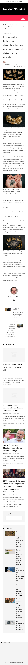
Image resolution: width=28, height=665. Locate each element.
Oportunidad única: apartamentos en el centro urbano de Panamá (13, 408)
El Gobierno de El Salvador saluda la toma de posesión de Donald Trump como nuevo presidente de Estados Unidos (14, 486)
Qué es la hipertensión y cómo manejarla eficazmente (20, 625)
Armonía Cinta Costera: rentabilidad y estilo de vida (12, 367)
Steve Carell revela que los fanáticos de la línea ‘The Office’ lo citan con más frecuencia (18, 315)
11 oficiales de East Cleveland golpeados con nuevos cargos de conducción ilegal (10, 330)
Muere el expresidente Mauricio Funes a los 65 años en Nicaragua (12, 448)
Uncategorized (7, 33)
